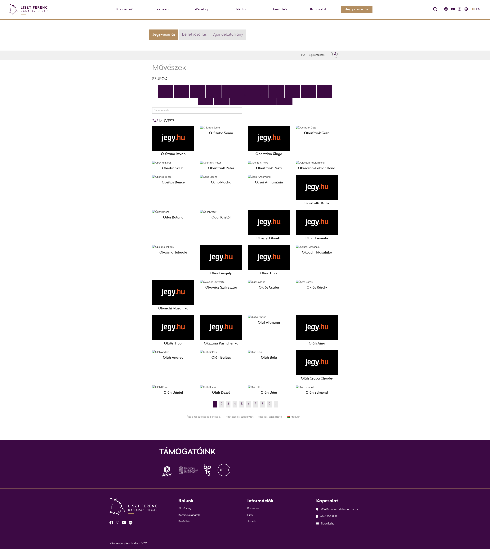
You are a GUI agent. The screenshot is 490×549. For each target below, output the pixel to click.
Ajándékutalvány (228, 35)
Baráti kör (279, 9)
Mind (166, 88)
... (285, 101)
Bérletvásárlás (194, 35)
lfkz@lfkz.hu (327, 523)
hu (473, 9)
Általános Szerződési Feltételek (204, 417)
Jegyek (251, 521)
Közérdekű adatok (189, 515)
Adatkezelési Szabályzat (239, 417)
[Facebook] (446, 9)
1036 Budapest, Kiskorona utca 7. (339, 509)
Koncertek (124, 9)
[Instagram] (459, 9)
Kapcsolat (318, 9)
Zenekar (163, 9)
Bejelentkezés (316, 55)
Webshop (201, 9)
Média (241, 9)
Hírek (250, 515)
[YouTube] (453, 9)
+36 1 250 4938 (328, 516)
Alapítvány (184, 508)
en (478, 9)
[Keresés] (435, 10)
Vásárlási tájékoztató (270, 417)
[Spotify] (466, 9)
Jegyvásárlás (357, 9)
